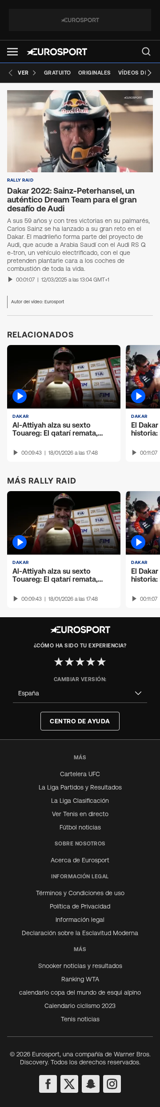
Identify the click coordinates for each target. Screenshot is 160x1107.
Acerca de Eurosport (80, 860)
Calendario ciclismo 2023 (80, 1005)
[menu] (146, 51)
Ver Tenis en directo (80, 813)
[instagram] (112, 1084)
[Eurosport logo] (57, 52)
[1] (58, 661)
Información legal (80, 919)
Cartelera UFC (80, 774)
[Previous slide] (10, 72)
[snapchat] (91, 1084)
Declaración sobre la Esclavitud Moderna (80, 932)
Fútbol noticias (80, 827)
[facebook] (48, 1084)
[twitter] (69, 1084)
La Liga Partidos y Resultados (80, 787)
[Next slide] (149, 72)
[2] (69, 661)
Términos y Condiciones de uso (80, 893)
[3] (80, 661)
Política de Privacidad (80, 906)
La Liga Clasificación (80, 800)
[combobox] (80, 693)
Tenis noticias (80, 1019)
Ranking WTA (80, 979)
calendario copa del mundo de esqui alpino (80, 992)
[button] (12, 52)
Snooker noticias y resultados (80, 965)
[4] (90, 661)
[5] (101, 661)
